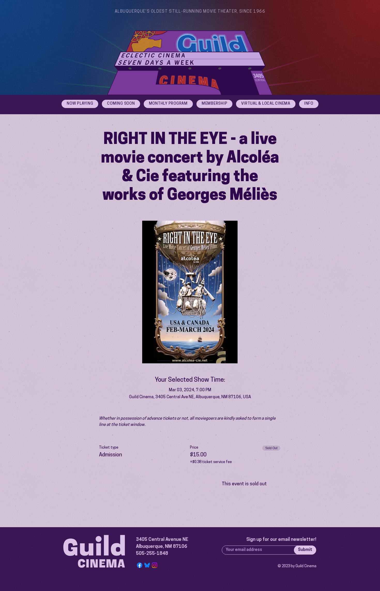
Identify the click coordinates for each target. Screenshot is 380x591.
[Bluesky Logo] (147, 565)
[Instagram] (154, 565)
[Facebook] (139, 565)
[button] (308, 104)
